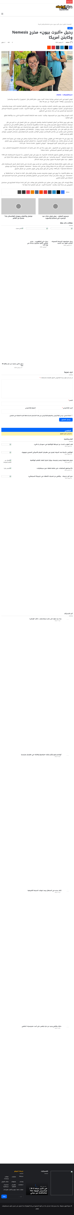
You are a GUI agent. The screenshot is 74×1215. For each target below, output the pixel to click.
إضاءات (21, 1182)
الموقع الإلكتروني (30, 408)
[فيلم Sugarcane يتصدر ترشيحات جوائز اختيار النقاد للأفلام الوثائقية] (6, 462)
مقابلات (14, 1177)
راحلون (64, 24)
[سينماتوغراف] (64, 8)
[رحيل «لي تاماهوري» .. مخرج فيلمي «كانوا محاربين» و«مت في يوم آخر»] (37, 233)
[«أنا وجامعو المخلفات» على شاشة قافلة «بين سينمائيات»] (6, 470)
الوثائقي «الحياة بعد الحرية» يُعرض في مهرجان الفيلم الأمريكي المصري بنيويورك (47, 452)
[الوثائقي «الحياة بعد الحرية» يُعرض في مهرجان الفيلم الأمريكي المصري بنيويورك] (6, 454)
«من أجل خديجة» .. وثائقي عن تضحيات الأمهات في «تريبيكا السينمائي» (50, 476)
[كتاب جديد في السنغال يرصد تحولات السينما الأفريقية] (68, 957)
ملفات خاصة (20, 1190)
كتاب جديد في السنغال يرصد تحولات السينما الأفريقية (44, 890)
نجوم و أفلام (12, 1190)
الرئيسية (69, 24)
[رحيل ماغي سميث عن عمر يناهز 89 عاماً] (12, 294)
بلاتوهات (13, 1182)
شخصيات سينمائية (5, 1186)
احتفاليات (20, 1185)
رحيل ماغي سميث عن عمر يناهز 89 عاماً (12, 365)
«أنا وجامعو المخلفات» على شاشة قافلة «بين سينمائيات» (55, 468)
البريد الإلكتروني (67, 408)
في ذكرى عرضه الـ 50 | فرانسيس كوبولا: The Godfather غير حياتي (38, 1190)
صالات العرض (5, 1182)
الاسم (70, 400)
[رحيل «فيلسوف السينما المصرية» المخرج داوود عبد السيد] (62, 233)
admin (67, 42)
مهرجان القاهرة (14, 1186)
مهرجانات (5, 1190)
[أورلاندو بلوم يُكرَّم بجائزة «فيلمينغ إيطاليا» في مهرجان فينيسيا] (68, 821)
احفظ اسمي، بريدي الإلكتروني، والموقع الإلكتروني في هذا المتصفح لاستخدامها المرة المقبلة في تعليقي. (40, 415)
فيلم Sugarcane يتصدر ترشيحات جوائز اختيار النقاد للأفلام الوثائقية (51, 460)
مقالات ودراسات (6, 1178)
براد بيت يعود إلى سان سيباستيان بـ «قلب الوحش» (45, 619)
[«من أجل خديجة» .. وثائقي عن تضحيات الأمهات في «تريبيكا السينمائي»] (6, 542)
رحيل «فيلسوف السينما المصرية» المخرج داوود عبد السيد (62, 242)
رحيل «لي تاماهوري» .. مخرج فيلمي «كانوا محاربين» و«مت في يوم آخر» (37, 243)
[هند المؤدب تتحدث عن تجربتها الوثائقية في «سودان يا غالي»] (6, 446)
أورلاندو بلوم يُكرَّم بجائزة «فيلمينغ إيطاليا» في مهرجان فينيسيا (41, 754)
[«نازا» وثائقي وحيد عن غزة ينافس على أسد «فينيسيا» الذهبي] (68, 1092)
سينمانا (21, 1176)
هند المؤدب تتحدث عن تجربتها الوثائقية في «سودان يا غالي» (53, 444)
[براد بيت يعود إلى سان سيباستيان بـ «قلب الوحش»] (68, 685)
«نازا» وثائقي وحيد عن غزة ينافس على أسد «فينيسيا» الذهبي (41, 1026)
